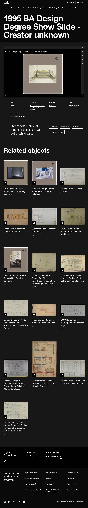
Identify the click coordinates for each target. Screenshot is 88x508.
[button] (71, 2)
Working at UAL (71, 472)
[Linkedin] (19, 502)
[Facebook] (9, 502)
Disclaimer (49, 484)
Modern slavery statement (33, 490)
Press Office (70, 484)
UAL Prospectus (30, 484)
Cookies (48, 478)
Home (5, 8)
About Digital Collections (53, 456)
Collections (13, 8)
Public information (51, 472)
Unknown (52, 106)
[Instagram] (5, 461)
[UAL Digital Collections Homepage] (6, 2)
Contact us (70, 478)
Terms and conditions (73, 490)
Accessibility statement (32, 478)
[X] (14, 502)
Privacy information (31, 472)
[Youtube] (24, 502)
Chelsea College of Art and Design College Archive (32, 8)
